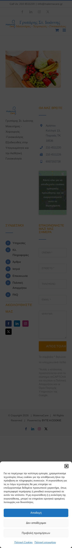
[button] (66, 466)
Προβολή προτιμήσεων (36, 533)
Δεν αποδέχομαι (36, 522)
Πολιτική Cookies (23, 542)
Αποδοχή (36, 512)
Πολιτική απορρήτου (45, 542)
